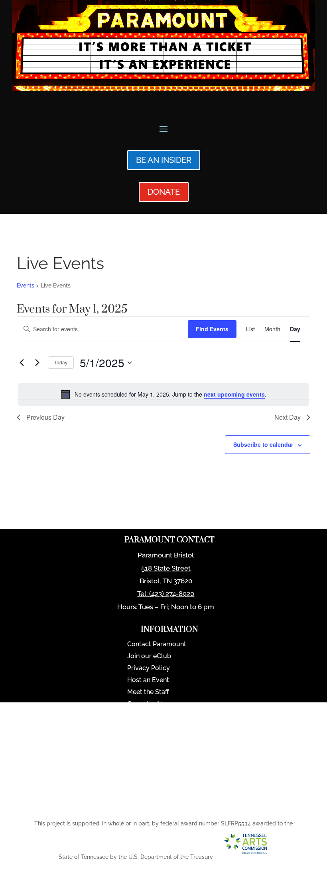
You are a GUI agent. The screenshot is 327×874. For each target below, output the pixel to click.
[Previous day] (21, 363)
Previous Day (45, 417)
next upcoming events (234, 394)
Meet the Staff (148, 692)
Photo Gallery (147, 752)
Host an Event (148, 680)
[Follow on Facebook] (157, 805)
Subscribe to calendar (263, 444)
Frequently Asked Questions (169, 740)
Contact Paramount (156, 644)
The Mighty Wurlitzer (158, 728)
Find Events (212, 329)
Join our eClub (149, 656)
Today (60, 362)
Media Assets (147, 764)
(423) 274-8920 (171, 594)
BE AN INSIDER (163, 160)
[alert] (163, 394)
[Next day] (37, 363)
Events (25, 285)
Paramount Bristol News (164, 716)
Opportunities (148, 704)
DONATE (164, 192)
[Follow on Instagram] (177, 805)
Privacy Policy (148, 668)
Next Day (287, 417)
